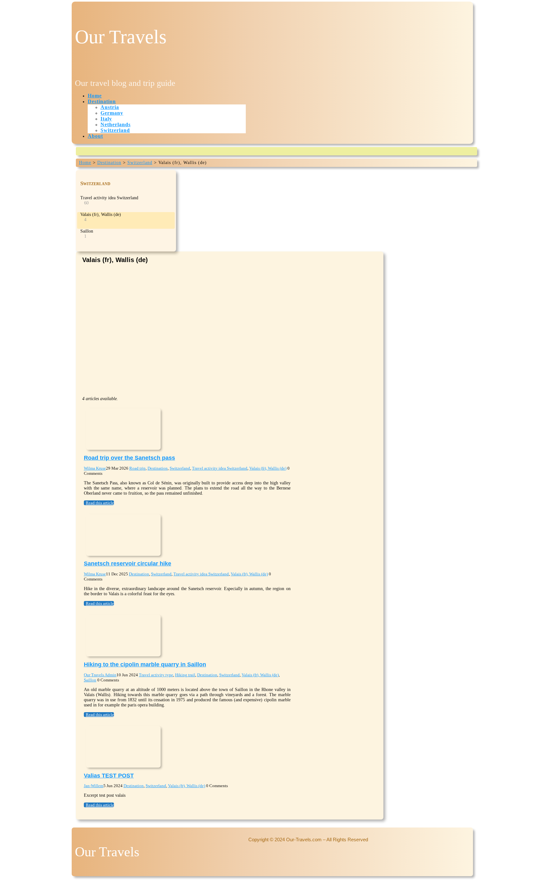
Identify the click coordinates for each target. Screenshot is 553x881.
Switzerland (115, 130)
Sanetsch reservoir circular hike (127, 563)
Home (95, 95)
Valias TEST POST (109, 775)
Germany (111, 113)
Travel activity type (156, 674)
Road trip (137, 468)
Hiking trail (185, 674)
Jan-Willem (93, 785)
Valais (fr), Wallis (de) (267, 468)
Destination (102, 101)
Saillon (90, 680)
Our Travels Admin (100, 674)
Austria (109, 107)
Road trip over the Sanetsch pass (129, 458)
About (95, 136)
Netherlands (115, 124)
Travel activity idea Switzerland (219, 468)
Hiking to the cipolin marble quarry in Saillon (145, 664)
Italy (106, 118)
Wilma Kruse (95, 468)
